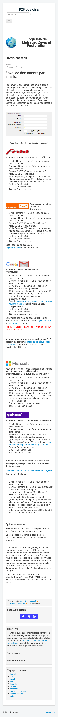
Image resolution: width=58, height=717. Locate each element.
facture (13, 686)
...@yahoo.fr (13, 323)
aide (12, 696)
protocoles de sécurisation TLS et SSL (28, 343)
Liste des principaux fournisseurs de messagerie (29, 470)
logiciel (13, 674)
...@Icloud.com (44, 320)
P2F (12, 676)
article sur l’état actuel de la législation (27, 642)
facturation (14, 688)
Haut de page (50, 712)
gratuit (12, 679)
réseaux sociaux (16, 693)
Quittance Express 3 (18, 691)
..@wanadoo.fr (13, 247)
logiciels (13, 684)
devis (12, 681)
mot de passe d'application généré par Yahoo (30, 443)
